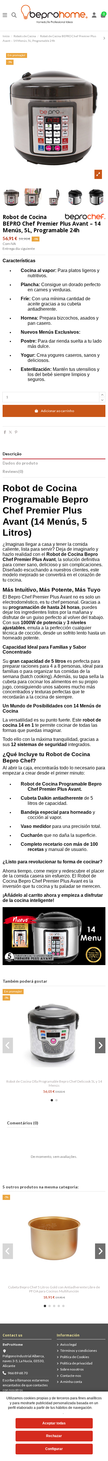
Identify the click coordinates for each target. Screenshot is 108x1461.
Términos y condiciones (78, 1350)
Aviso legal (68, 1344)
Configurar (54, 1449)
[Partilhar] (5, 432)
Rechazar (54, 1436)
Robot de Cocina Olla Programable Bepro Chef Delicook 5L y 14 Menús (54, 1083)
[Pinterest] (16, 432)
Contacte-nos (70, 1375)
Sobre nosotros (72, 1369)
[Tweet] (10, 432)
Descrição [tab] (12, 454)
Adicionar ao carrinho (57, 411)
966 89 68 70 (18, 1373)
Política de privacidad (76, 1363)
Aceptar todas (54, 1423)
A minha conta (71, 1381)
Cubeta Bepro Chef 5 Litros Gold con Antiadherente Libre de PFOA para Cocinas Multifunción (54, 1289)
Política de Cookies (74, 1357)
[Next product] (104, 38)
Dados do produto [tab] (20, 463)
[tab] (54, 472)
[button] (52, 1100)
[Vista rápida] (54, 1075)
